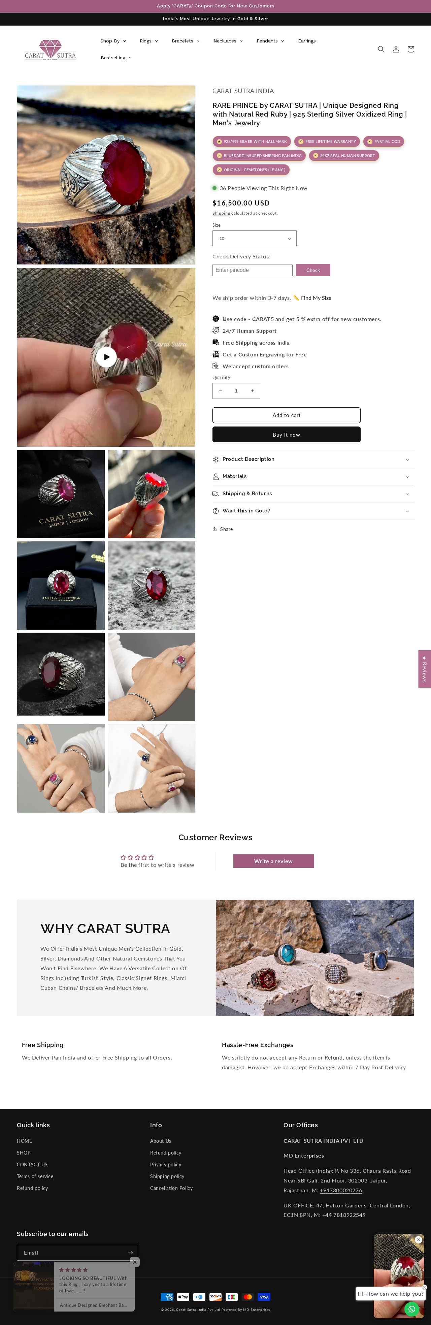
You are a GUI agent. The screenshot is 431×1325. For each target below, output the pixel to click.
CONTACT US (32, 1164)
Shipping (221, 213)
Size (216, 225)
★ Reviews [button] (425, 668)
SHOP (23, 1153)
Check (313, 270)
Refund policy (32, 1188)
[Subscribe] (130, 1253)
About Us (160, 1141)
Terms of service (35, 1176)
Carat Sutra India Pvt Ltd (198, 1309)
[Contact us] (411, 1309)
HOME (24, 1141)
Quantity (221, 377)
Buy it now (286, 435)
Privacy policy (165, 1164)
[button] (381, 49)
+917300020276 (341, 1190)
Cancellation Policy (171, 1188)
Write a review (273, 861)
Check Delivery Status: (241, 256)
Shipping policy (167, 1176)
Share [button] (226, 529)
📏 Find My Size (312, 297)
